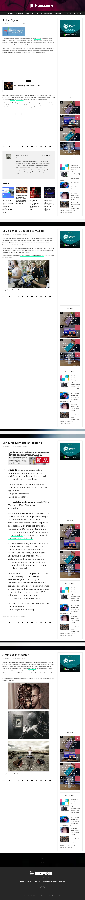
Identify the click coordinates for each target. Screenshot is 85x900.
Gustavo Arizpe (37, 105)
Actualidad (13, 234)
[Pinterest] (43, 877)
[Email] (36, 146)
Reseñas (10, 13)
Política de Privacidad (50, 881)
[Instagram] (70, 13)
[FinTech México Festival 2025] (49, 192)
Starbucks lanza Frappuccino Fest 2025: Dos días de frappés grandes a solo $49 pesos (21, 199)
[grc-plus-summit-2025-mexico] (8, 192)
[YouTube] (74, 13)
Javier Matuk (19, 99)
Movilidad (58, 13)
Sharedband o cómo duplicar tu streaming (75, 167)
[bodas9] (28, 274)
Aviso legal (37, 881)
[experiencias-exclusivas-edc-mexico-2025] (35, 192)
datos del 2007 (32, 668)
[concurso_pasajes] (28, 457)
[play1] (28, 696)
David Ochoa (27, 105)
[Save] (32, 146)
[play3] (28, 756)
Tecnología (19, 13)
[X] (67, 13)
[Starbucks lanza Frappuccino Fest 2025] (22, 190)
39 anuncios (9, 774)
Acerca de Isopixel (26, 881)
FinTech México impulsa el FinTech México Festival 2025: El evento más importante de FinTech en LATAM (49, 206)
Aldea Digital (37, 38)
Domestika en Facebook (20, 538)
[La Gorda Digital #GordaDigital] (8, 86)
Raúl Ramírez (5, 23)
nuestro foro (17, 535)
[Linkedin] (77, 13)
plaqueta (12, 99)
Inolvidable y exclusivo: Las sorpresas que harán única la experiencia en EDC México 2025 (34, 205)
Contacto (62, 881)
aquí (23, 616)
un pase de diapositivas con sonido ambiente (32, 255)
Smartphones (30, 13)
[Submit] (27, 146)
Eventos (12, 23)
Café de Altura (6, 107)
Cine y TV (39, 13)
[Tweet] (14, 146)
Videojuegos (48, 13)
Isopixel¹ (59, 895)
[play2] (28, 725)
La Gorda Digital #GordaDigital (27, 86)
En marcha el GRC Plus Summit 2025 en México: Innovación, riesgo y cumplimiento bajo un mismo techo (7, 206)
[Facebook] (63, 13)
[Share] (9, 146)
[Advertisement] (28, 66)
